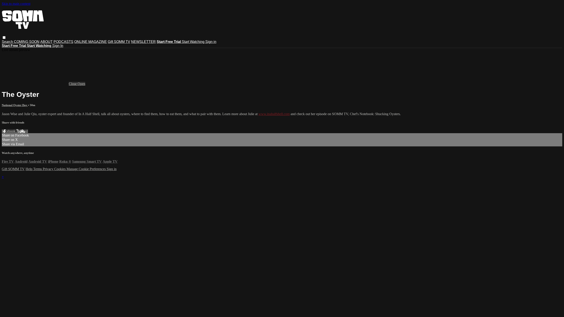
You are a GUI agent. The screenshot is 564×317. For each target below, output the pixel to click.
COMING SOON (26, 42)
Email (24, 131)
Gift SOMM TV (119, 42)
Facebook (9, 131)
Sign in (210, 42)
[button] (4, 37)
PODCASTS (63, 42)
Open (81, 84)
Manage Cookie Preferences (87, 169)
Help (29, 169)
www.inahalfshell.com (274, 114)
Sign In (57, 46)
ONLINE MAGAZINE (90, 42)
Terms (38, 169)
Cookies (60, 169)
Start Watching (193, 42)
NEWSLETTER (143, 42)
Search (8, 42)
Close (73, 84)
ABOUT (46, 42)
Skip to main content (16, 4)
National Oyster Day (15, 105)
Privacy (48, 169)
